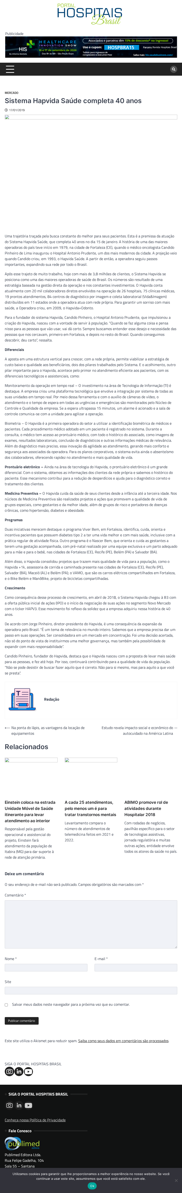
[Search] (173, 69)
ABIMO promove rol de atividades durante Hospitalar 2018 (146, 808)
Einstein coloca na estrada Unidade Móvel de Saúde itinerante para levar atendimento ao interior (30, 811)
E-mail (101, 958)
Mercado (11, 93)
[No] (176, 1180)
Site (8, 981)
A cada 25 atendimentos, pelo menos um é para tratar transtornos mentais (90, 808)
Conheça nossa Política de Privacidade (35, 1120)
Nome (11, 958)
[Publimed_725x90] (91, 56)
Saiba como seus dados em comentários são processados (123, 1041)
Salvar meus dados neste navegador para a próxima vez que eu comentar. (71, 1004)
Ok (92, 1186)
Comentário (15, 895)
